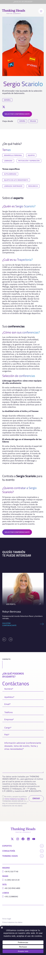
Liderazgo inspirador (13, 186)
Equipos (31, 155)
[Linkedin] (28, 839)
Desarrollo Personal (13, 155)
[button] (4, 639)
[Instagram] (17, 839)
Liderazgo (8, 161)
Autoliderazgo (10, 174)
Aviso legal (6, 919)
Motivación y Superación (29, 161)
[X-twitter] (12, 839)
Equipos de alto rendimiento (16, 180)
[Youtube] (33, 839)
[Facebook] (23, 839)
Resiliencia (33, 186)
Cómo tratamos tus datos (15, 799)
